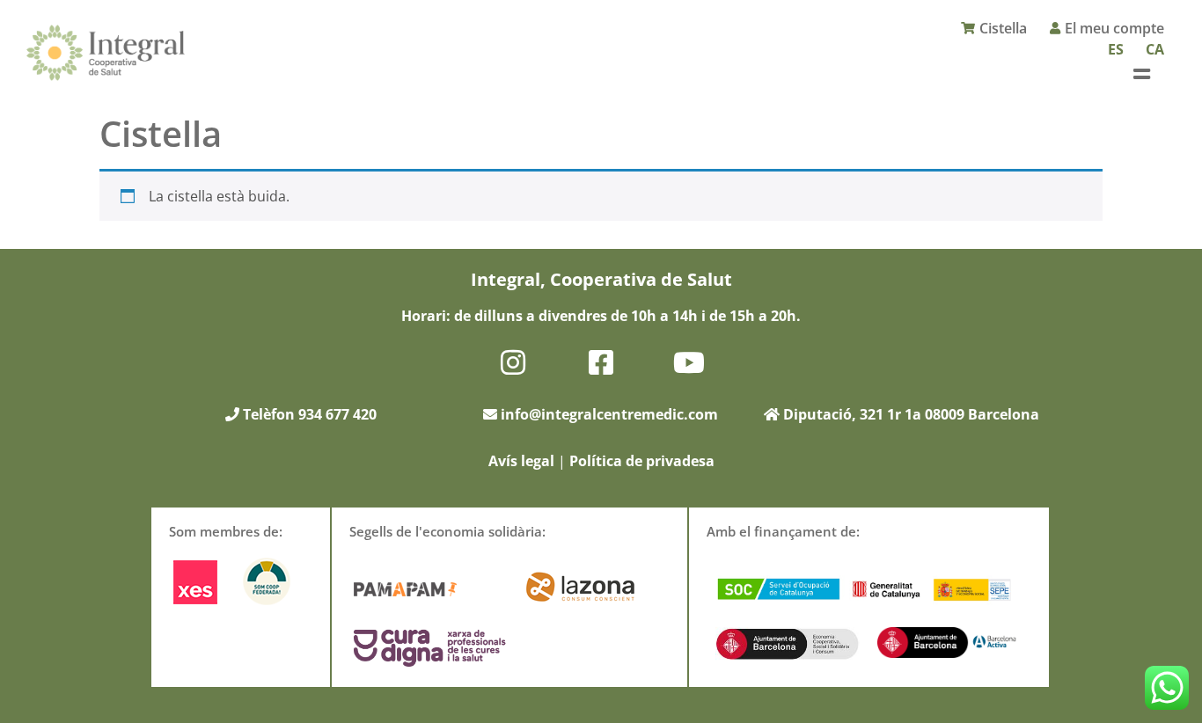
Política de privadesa (642, 461)
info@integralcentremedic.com (609, 414)
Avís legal (521, 461)
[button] (1142, 73)
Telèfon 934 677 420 (308, 414)
